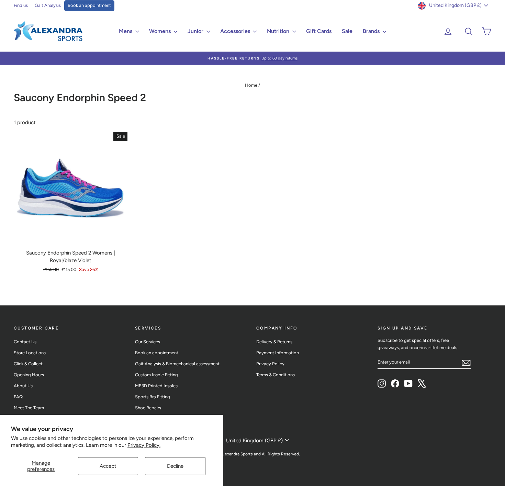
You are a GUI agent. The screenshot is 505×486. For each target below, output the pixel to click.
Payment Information (277, 352)
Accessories (235, 31)
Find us (21, 5)
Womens (160, 31)
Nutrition (279, 31)
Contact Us (25, 341)
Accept (108, 466)
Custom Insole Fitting (156, 374)
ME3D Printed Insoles (156, 385)
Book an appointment (89, 5)
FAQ (18, 396)
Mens (126, 31)
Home (251, 85)
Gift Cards (319, 31)
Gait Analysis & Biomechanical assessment (177, 363)
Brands (372, 31)
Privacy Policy (270, 363)
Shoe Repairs (148, 407)
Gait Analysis (48, 5)
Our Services (147, 341)
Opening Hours (29, 374)
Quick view (70, 238)
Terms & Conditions (275, 374)
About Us (23, 385)
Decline (175, 466)
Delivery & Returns (274, 341)
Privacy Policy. (143, 445)
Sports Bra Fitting (152, 396)
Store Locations (30, 352)
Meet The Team (29, 407)
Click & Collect (28, 363)
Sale (347, 31)
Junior (196, 31)
